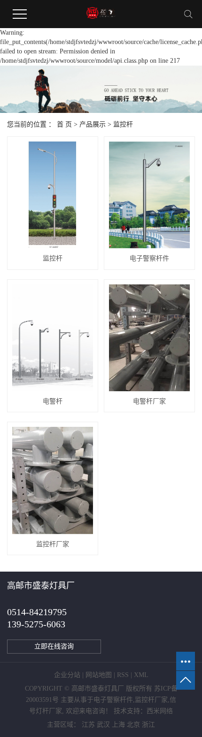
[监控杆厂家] (52, 480)
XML (141, 674)
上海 (118, 724)
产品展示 (92, 124)
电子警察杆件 (149, 258)
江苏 (88, 724)
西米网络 (160, 711)
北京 (133, 724)
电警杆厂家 (149, 401)
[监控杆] (52, 194)
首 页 (64, 124)
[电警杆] (52, 337)
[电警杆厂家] (149, 337)
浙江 (148, 724)
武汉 (103, 724)
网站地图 (98, 674)
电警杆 (52, 401)
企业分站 (67, 674)
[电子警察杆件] (149, 194)
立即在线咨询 (54, 646)
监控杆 (123, 124)
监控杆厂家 (52, 544)
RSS (123, 674)
